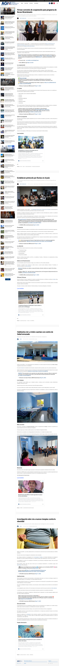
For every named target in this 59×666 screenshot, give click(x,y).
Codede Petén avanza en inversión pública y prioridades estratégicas (9, 247)
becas (24, 166)
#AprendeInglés (23, 78)
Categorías (36, 3)
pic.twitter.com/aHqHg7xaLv (32, 60)
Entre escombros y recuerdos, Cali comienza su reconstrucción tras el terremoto (10, 202)
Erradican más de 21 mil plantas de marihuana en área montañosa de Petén (10, 231)
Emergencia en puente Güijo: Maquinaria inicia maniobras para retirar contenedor (9, 176)
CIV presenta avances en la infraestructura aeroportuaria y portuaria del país (9, 37)
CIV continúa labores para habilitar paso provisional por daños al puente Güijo (10, 136)
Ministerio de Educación (36, 166)
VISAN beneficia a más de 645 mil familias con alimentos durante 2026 (10, 187)
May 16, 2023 (30, 62)
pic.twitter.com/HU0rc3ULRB (28, 272)
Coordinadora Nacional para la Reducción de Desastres (41, 209)
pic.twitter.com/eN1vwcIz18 (35, 111)
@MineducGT (39, 57)
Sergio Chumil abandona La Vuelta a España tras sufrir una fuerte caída (10, 131)
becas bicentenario (28, 166)
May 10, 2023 (36, 225)
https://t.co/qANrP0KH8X (31, 570)
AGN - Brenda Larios (23, 18)
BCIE (21, 166)
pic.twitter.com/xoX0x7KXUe (34, 222)
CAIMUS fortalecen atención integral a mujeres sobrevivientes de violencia (9, 192)
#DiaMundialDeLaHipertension (25, 571)
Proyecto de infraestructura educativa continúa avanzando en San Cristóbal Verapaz (10, 126)
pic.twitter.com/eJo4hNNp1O (38, 571)
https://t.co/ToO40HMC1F (26, 598)
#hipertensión (36, 568)
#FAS (41, 55)
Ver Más (8, 279)
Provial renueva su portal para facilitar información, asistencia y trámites (9, 160)
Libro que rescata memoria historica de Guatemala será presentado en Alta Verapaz (9, 252)
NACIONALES (42, 18)
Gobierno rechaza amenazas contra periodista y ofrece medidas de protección (9, 68)
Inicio (22, 3)
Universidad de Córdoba (38, 557)
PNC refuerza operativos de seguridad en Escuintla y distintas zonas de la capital (9, 105)
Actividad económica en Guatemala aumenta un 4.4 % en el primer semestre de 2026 (9, 155)
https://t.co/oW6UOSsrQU (50, 82)
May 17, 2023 (38, 85)
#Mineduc (47, 109)
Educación (35, 18)
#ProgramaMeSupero (40, 109)
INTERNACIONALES (32, 526)
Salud (22, 367)
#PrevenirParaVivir (22, 219)
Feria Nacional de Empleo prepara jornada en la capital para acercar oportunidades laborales (10, 32)
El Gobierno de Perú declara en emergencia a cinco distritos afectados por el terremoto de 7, (6, 215)
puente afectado (28, 266)
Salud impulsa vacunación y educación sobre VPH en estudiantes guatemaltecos (9, 207)
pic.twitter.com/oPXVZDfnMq (24, 83)
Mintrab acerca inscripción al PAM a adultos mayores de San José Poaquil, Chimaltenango (10, 269)
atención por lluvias (23, 320)
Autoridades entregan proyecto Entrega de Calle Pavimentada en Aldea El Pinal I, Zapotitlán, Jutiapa (10, 100)
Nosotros (26, 3)
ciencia (28, 654)
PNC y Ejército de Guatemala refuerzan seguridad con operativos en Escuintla (9, 121)
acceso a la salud (23, 654)
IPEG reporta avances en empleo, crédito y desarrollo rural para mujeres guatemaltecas (9, 17)
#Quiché (20, 268)
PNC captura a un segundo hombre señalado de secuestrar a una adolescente (10, 171)
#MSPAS (20, 373)
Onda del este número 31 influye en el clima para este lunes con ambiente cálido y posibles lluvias (9, 110)
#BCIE (19, 55)
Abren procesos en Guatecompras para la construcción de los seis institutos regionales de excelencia (10, 53)
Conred (28, 320)
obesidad (28, 614)
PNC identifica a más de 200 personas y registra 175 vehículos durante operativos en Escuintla (10, 182)
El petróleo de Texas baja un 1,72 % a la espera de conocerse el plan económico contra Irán (10, 141)
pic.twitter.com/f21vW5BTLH (24, 375)
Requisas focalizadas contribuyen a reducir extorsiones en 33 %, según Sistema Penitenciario (7, 82)
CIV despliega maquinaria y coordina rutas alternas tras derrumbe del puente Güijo (9, 221)
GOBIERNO (38, 18)
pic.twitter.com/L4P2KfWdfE (46, 241)
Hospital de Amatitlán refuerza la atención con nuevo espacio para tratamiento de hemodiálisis (9, 22)
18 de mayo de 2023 (30, 18)
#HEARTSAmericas (41, 570)
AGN (20, 526)
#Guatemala (49, 55)
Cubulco (54, 279)
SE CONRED (32, 320)
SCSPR (25, 663)
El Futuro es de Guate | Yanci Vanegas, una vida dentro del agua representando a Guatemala (10, 274)
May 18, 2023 (43, 377)
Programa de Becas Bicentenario (29, 46)
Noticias (31, 3)
